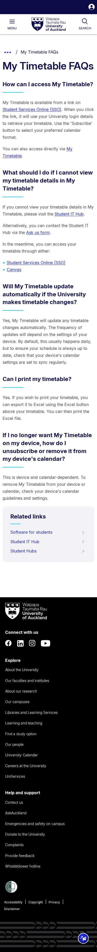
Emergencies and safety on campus (35, 823)
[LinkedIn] (20, 643)
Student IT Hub (69, 214)
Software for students (31, 532)
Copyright (35, 902)
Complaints (14, 845)
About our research (21, 691)
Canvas (14, 269)
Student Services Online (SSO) (32, 109)
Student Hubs (23, 550)
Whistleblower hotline (22, 866)
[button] (91, 7)
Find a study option (20, 734)
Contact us (14, 802)
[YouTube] (45, 643)
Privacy (54, 902)
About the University (22, 670)
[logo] (49, 24)
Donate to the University (25, 834)
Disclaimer (12, 909)
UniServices (15, 776)
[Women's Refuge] (11, 891)
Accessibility (13, 902)
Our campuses (17, 701)
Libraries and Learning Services (31, 712)
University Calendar (21, 755)
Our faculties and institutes (27, 680)
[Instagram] (32, 643)
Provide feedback (19, 855)
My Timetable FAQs (39, 52)
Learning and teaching (23, 723)
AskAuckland (15, 813)
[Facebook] (8, 643)
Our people (14, 744)
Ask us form (38, 232)
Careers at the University (25, 766)
